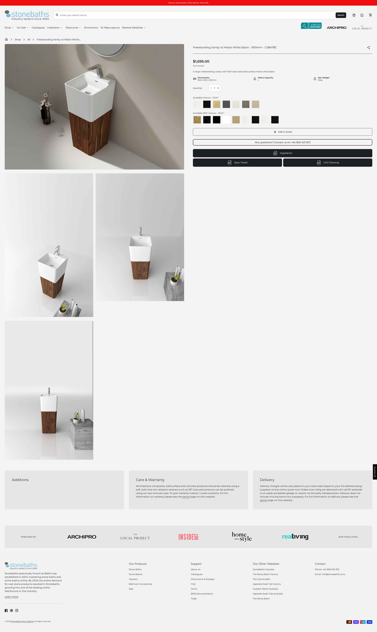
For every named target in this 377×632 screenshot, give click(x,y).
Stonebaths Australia (263, 569)
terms (186, 496)
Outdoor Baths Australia (265, 589)
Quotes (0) (375, 471)
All (28, 39)
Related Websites (134, 27)
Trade (193, 598)
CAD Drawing (344, 163)
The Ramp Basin (261, 598)
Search (341, 15)
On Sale (23, 27)
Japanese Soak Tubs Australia (268, 593)
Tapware (133, 579)
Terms (194, 589)
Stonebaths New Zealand (22, 621)
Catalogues (38, 27)
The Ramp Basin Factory (265, 574)
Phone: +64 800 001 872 (327, 569)
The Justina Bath (261, 579)
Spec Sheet (254, 163)
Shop (9, 27)
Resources (73, 27)
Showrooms (91, 27)
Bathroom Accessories (140, 584)
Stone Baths (135, 569)
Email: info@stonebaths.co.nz (330, 574)
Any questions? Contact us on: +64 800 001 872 (282, 142)
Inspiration (55, 27)
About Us (195, 569)
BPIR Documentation (202, 593)
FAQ (193, 584)
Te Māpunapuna (110, 27)
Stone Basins (135, 574)
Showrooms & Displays (203, 579)
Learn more (11, 596)
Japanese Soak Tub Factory (267, 584)
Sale (131, 589)
